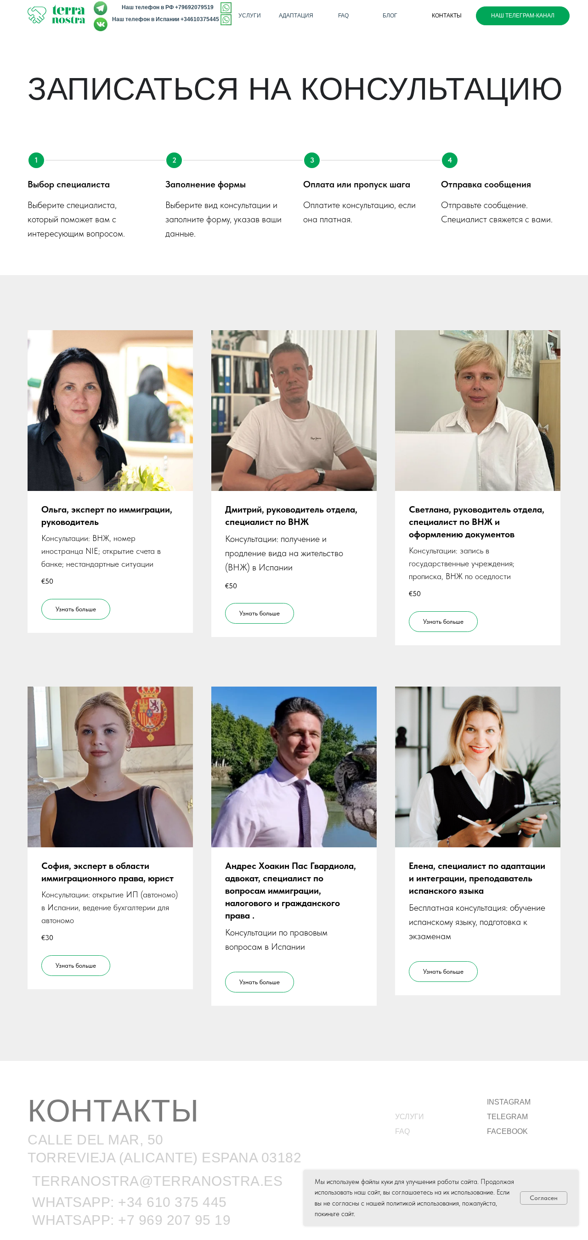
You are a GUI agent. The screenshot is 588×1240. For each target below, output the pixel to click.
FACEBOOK (507, 1131)
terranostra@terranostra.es (157, 1181)
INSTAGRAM (509, 1102)
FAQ (402, 1131)
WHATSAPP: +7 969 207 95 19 (131, 1220)
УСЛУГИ (409, 1117)
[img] (226, 19)
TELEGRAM (507, 1117)
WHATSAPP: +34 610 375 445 (129, 1202)
